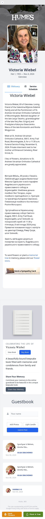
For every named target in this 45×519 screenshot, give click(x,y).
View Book (12, 352)
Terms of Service (29, 508)
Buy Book (25, 352)
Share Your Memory (16, 389)
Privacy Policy (15, 508)
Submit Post (22, 430)
